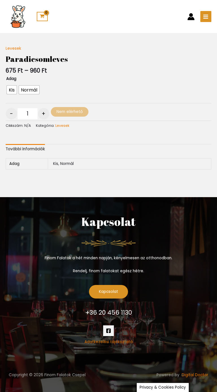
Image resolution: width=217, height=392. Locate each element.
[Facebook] (108, 330)
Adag (11, 78)
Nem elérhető (70, 111)
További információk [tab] (25, 149)
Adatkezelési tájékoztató (108, 342)
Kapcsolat (108, 291)
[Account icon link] (191, 16)
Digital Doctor (195, 375)
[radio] (12, 90)
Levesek (13, 48)
